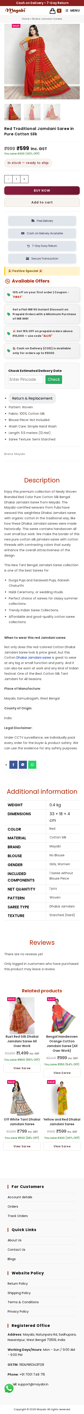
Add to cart (42, 202)
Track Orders (18, 1216)
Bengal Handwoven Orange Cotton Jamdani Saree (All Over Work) (62, 1043)
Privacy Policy (18, 1311)
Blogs (12, 1259)
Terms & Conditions (23, 1302)
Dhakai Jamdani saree (33, 657)
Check (54, 379)
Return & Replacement (32, 398)
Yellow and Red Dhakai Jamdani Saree (61, 1121)
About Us (15, 1240)
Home (25, 19)
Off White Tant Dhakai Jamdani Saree (22, 1121)
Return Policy (18, 1283)
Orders (13, 1206)
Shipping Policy (19, 1293)
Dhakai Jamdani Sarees (47, 19)
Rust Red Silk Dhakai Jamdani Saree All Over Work (22, 1041)
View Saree (21, 1068)
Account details (20, 1197)
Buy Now (42, 190)
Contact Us (16, 1249)
